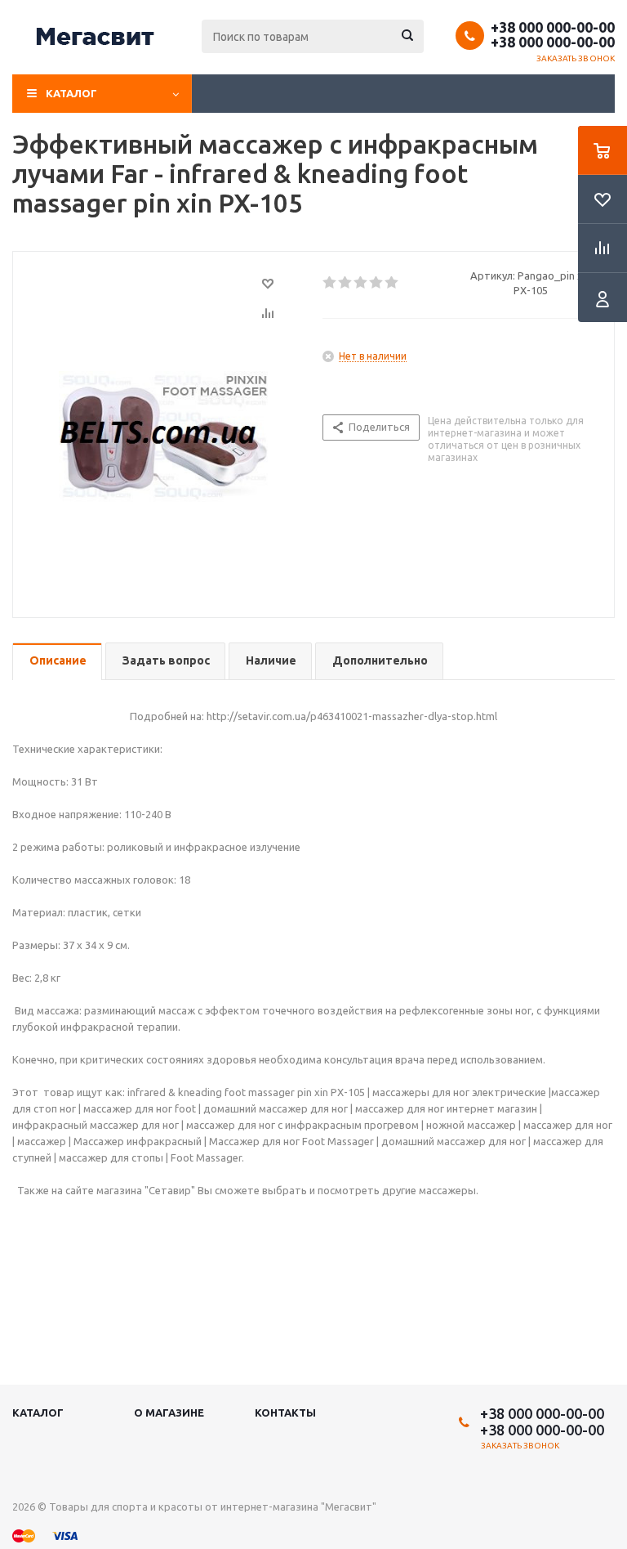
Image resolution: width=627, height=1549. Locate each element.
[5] (392, 282)
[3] (361, 282)
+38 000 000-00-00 (553, 27)
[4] (377, 282)
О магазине (169, 1412)
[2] (346, 282)
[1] (330, 282)
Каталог (71, 93)
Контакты (285, 1412)
